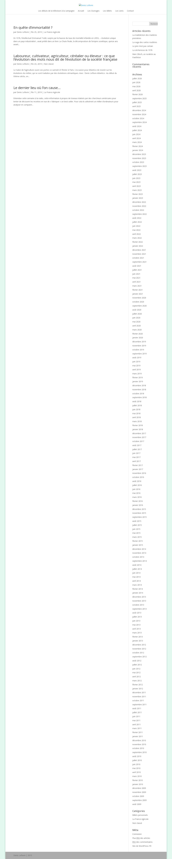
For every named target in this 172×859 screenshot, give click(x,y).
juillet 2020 (137, 313)
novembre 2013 (139, 601)
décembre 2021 (139, 250)
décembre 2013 (139, 597)
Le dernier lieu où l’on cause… (37, 87)
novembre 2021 (139, 254)
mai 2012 (136, 672)
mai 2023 (136, 182)
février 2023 (137, 194)
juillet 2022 (137, 222)
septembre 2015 (139, 517)
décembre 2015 (139, 509)
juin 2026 (136, 82)
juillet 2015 (137, 525)
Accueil (81, 11)
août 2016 (136, 481)
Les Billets (107, 11)
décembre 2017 (139, 433)
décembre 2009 (139, 788)
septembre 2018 (139, 397)
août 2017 (136, 445)
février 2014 (137, 589)
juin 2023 (136, 178)
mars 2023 (137, 190)
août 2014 (136, 565)
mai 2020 (136, 321)
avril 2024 (136, 138)
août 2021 (136, 266)
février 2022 (137, 242)
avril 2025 (136, 106)
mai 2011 (136, 720)
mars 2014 (137, 585)
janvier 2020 (137, 337)
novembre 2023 (139, 158)
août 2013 (136, 612)
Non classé (49, 64)
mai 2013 (136, 624)
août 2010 (136, 756)
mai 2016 (136, 493)
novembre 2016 (139, 473)
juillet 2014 (137, 569)
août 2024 (136, 126)
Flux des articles (141, 838)
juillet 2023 (137, 174)
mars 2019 (137, 373)
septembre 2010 (139, 752)
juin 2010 (136, 764)
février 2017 (137, 465)
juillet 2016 (137, 485)
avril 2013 (136, 628)
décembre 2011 (139, 692)
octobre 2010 (138, 748)
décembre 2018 (139, 385)
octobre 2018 (138, 393)
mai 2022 (136, 230)
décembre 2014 (139, 549)
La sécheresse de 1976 (142, 50)
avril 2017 (136, 461)
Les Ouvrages (93, 11)
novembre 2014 (139, 553)
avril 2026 (136, 90)
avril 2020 (136, 325)
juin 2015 (136, 529)
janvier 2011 (137, 736)
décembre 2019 (139, 341)
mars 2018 (137, 421)
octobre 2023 (138, 162)
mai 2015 (136, 533)
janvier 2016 (137, 505)
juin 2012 (136, 668)
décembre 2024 (139, 110)
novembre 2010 (139, 744)
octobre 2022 (138, 210)
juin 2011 (136, 716)
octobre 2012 (138, 652)
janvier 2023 (137, 198)
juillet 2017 (137, 449)
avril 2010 (136, 772)
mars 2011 (137, 728)
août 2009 (136, 804)
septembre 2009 (139, 800)
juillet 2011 (137, 712)
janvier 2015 (137, 545)
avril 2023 (136, 186)
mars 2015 (137, 537)
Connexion (137, 834)
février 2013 (137, 636)
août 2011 (136, 708)
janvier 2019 (137, 381)
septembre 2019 (139, 353)
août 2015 (136, 521)
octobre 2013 (138, 605)
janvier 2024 (137, 150)
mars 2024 (137, 142)
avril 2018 (136, 417)
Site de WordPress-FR (141, 846)
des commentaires (142, 842)
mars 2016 (137, 497)
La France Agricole (52, 32)
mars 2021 (137, 286)
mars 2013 (137, 632)
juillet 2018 (137, 405)
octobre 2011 (138, 700)
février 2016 (137, 501)
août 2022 (136, 218)
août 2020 (136, 309)
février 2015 (137, 541)
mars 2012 (137, 680)
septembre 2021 (139, 262)
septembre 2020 (139, 305)
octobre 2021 (138, 258)
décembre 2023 (139, 154)
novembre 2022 (139, 206)
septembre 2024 (139, 122)
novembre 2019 (139, 345)
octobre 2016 (138, 477)
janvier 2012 (137, 688)
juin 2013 (136, 620)
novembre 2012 (139, 648)
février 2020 (137, 333)
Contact (130, 11)
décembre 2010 (139, 740)
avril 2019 (136, 369)
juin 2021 (136, 274)
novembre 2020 (139, 297)
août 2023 (136, 170)
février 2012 (137, 684)
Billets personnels (140, 815)
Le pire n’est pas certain (142, 46)
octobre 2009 (138, 796)
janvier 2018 (137, 429)
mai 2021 (136, 277)
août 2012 (136, 660)
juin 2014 (136, 573)
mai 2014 (136, 577)
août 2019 (136, 357)
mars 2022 (137, 238)
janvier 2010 (137, 784)
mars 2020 (137, 329)
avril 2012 (136, 676)
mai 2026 (136, 86)
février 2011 (137, 732)
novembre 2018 (139, 389)
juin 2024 (136, 134)
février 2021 (137, 290)
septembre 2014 (139, 561)
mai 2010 (136, 768)
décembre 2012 (139, 644)
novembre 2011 (139, 696)
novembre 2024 (139, 114)
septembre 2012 (139, 656)
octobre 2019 (138, 349)
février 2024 (137, 146)
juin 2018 (136, 409)
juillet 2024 (137, 130)
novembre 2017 (139, 437)
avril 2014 (136, 581)
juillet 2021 (137, 270)
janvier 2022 (137, 246)
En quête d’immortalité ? (32, 27)
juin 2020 (136, 317)
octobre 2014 (138, 557)
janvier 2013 (137, 640)
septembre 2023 (139, 166)
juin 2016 (136, 489)
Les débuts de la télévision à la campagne (56, 11)
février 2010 (137, 780)
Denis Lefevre (23, 32)
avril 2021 (136, 281)
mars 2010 (137, 776)
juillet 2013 (137, 616)
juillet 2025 (137, 102)
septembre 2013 (139, 609)
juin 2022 (136, 226)
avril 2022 (136, 234)
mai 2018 (136, 413)
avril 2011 (136, 724)
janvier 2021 (137, 294)
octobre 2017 (138, 441)
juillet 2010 (137, 760)
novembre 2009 (139, 792)
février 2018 (137, 425)
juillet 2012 (137, 664)
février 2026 (137, 94)
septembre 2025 (139, 98)
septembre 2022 (139, 214)
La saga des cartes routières (144, 42)
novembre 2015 (139, 513)
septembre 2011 (139, 704)
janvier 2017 (137, 469)
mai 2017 (136, 457)
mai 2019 (136, 365)
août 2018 (136, 401)
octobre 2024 (138, 118)
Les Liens (119, 11)
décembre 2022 (139, 202)
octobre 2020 (138, 301)
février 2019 (137, 377)
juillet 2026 (137, 78)
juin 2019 (136, 361)
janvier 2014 (137, 592)
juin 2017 (136, 453)
